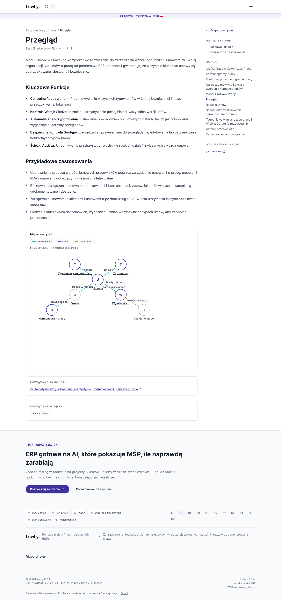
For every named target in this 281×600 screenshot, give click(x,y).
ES (206, 513)
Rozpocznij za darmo (45, 489)
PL (181, 513)
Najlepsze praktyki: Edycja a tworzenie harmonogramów (225, 86)
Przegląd (212, 99)
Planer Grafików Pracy (221, 94)
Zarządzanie (40, 413)
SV (215, 513)
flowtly (33, 6)
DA (242, 513)
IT (250, 513)
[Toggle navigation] (251, 6)
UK (173, 519)
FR (198, 513)
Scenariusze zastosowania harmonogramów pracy (224, 112)
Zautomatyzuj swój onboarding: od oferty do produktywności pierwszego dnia (84, 389)
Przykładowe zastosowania (227, 52)
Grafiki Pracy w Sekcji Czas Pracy (228, 68)
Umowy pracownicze (220, 129)
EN (172, 513)
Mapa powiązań (222, 30)
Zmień (124, 593)
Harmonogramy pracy (220, 74)
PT (224, 513)
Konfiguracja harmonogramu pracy (229, 79)
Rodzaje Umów (216, 104)
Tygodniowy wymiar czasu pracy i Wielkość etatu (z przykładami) (229, 121)
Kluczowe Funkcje (221, 46)
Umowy (51, 30)
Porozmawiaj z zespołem (94, 489)
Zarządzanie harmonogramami (226, 134)
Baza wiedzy (34, 30)
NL (233, 513)
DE (190, 513)
